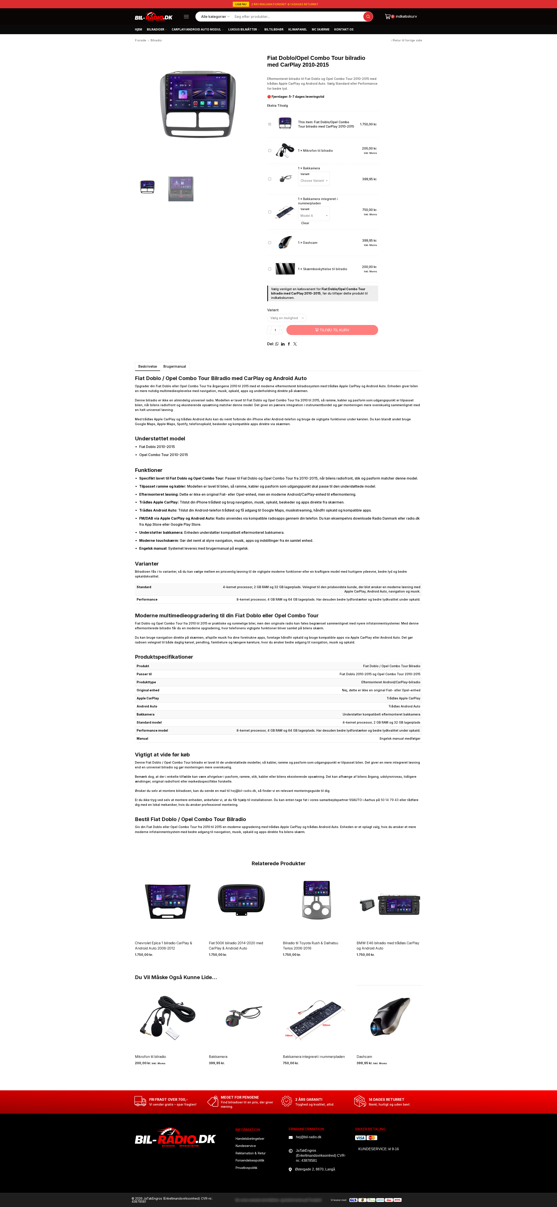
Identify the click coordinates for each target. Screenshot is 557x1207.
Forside (140, 40)
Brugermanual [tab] (174, 366)
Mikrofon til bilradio (318, 150)
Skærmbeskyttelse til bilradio (325, 269)
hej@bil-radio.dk (243, 791)
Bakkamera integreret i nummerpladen (314, 1057)
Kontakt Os (344, 29)
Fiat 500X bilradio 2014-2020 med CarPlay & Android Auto (236, 945)
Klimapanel (297, 29)
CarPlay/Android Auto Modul (196, 29)
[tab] (147, 366)
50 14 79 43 (390, 800)
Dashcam (310, 242)
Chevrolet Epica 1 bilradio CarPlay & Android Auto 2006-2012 (163, 945)
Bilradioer (155, 29)
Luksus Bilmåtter (242, 29)
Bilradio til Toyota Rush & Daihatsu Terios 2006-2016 (310, 945)
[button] (241, 4)
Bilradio (156, 40)
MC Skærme (320, 29)
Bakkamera (311, 168)
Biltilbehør (274, 29)
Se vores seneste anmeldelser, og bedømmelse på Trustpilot (278, 1200)
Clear (305, 223)
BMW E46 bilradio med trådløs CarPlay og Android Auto (388, 945)
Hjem (138, 29)
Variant (304, 174)
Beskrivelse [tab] (147, 366)
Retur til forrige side (407, 40)
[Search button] (368, 16)
